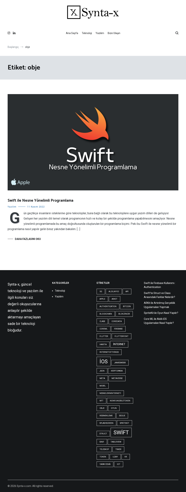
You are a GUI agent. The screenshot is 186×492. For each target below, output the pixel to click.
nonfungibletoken (120, 401)
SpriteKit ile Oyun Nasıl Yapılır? (161, 312)
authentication (108, 306)
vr (125, 457)
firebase (118, 329)
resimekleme (106, 415)
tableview (116, 442)
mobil (103, 386)
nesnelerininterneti (110, 393)
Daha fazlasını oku (28, 239)
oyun (114, 408)
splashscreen (106, 423)
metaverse (117, 378)
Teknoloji (87, 33)
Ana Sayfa (72, 33)
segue (122, 415)
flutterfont (121, 336)
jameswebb (120, 362)
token (103, 457)
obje (102, 408)
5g (101, 291)
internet (119, 344)
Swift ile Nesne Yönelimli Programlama (40, 200)
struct (103, 433)
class (102, 321)
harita (103, 344)
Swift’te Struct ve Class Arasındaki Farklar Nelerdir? (159, 295)
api (127, 291)
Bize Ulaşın (114, 33)
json (102, 371)
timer (118, 449)
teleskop (104, 449)
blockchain (106, 314)
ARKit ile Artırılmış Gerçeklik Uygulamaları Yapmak (159, 304)
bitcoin (127, 306)
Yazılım (100, 33)
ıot (118, 464)
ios (104, 361)
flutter (104, 336)
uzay (115, 457)
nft (101, 401)
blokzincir (124, 314)
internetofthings (109, 352)
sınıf (102, 442)
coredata (117, 321)
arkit (114, 299)
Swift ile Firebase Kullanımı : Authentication (159, 285)
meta (102, 378)
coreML (104, 329)
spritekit (124, 423)
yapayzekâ (105, 464)
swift (121, 432)
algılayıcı (114, 291)
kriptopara (117, 371)
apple (102, 299)
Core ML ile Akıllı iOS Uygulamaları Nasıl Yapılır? (159, 320)
